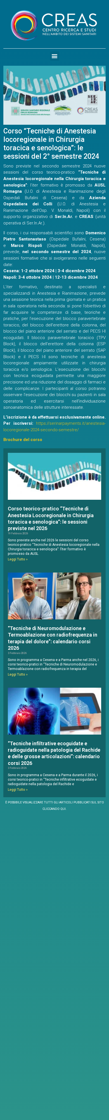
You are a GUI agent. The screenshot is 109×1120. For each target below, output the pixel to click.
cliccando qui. (54, 809)
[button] (54, 56)
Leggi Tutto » (18, 559)
